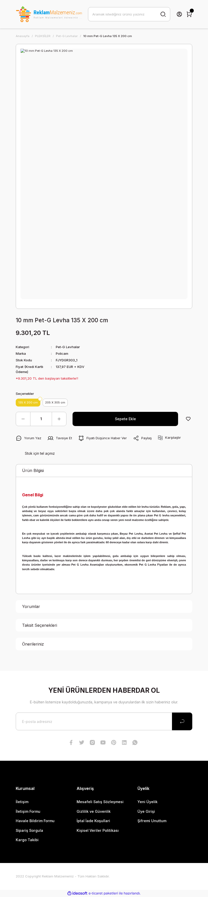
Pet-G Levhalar (68, 347)
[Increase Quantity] (59, 419)
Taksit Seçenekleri (39, 625)
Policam (62, 353)
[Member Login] (179, 14)
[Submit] (182, 721)
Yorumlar (31, 606)
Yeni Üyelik (147, 802)
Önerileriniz (33, 644)
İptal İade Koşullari (93, 821)
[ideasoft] (77, 893)
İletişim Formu (28, 811)
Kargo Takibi (27, 840)
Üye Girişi (146, 811)
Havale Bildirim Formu (35, 821)
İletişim (22, 802)
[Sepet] (189, 14)
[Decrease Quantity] (23, 419)
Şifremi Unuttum (151, 821)
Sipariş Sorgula (29, 830)
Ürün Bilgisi (33, 470)
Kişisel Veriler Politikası (98, 830)
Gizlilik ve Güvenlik (94, 811)
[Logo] (49, 14)
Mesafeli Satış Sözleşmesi (100, 802)
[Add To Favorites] (188, 419)
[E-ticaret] (103, 893)
